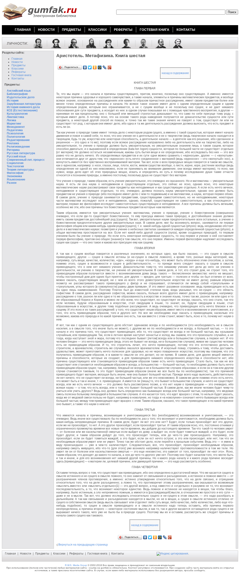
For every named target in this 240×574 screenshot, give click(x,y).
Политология (16, 136)
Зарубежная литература (24, 103)
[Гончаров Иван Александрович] (159, 43)
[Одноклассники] (94, 67)
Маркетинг (14, 123)
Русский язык (16, 156)
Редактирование (18, 140)
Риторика (13, 150)
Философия (15, 173)
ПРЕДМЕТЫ (71, 29)
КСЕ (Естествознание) (22, 110)
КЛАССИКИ (97, 29)
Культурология (17, 113)
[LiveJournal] (104, 67)
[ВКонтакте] (84, 67)
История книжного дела (23, 107)
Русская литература (21, 153)
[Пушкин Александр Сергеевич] (54, 43)
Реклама (13, 143)
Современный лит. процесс (26, 159)
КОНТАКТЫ (185, 29)
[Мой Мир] (99, 67)
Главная (16, 58)
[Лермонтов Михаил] (36, 43)
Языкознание (16, 179)
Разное (12, 182)
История (13, 100)
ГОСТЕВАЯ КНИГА (154, 29)
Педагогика (15, 130)
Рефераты (18, 72)
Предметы (18, 65)
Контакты (17, 78)
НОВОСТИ (46, 29)
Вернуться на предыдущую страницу (83, 544)
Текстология (15, 166)
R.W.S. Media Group (76, 565)
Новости (17, 62)
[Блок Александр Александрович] (125, 43)
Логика (11, 120)
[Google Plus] (109, 67)
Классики (17, 68)
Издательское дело (20, 97)
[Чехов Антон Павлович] (141, 43)
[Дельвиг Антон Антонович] (72, 43)
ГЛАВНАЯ (23, 29)
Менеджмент (16, 127)
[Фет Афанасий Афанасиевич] (89, 43)
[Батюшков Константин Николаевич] (107, 43)
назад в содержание (175, 73)
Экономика (14, 176)
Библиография (17, 94)
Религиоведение (18, 146)
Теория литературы (20, 169)
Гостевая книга (21, 75)
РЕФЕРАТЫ (123, 29)
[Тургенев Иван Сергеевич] (176, 43)
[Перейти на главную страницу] (39, 20)
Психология (15, 133)
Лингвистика (15, 117)
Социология (15, 163)
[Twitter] (89, 67)
